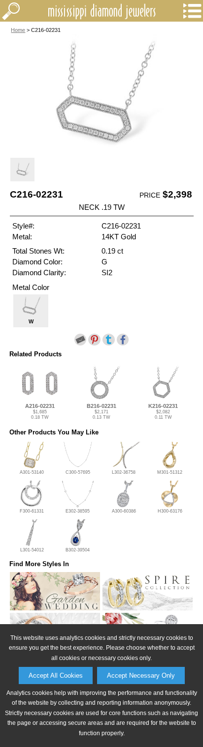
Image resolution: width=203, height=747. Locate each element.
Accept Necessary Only (141, 675)
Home (18, 30)
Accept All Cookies (56, 675)
